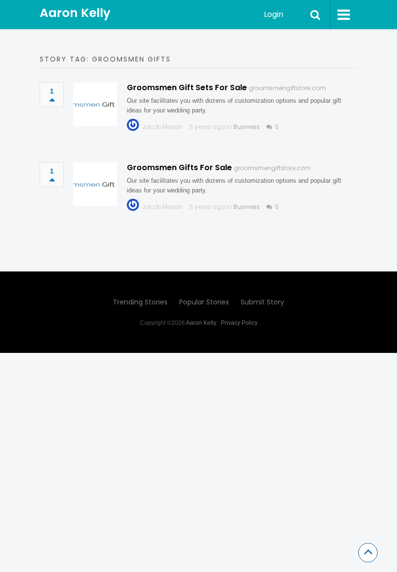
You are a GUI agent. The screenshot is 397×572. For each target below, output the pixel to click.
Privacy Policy (239, 322)
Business (246, 127)
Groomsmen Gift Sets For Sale (187, 87)
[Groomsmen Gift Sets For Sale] (95, 104)
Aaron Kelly (75, 12)
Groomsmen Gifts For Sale (179, 167)
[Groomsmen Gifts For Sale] (95, 184)
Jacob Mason (162, 127)
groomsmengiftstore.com (287, 88)
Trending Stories (140, 302)
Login (273, 14)
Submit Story (262, 302)
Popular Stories (204, 302)
